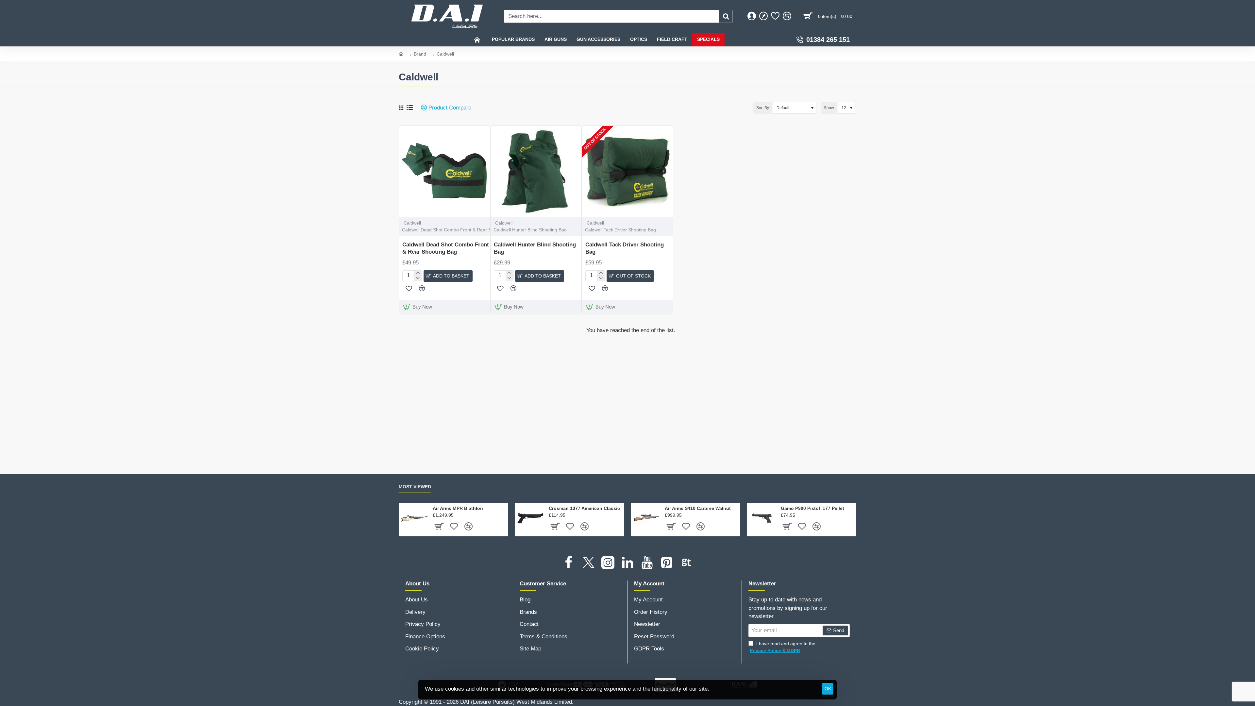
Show (829, 108)
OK (828, 688)
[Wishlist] (775, 16)
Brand (420, 54)
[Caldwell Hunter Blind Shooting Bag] (536, 171)
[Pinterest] (666, 562)
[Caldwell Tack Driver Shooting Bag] (627, 171)
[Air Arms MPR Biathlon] (414, 518)
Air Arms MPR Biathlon (458, 508)
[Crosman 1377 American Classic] (530, 518)
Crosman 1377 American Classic (584, 508)
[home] (401, 53)
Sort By (762, 108)
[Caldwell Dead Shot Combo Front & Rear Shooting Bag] (444, 171)
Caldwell (412, 223)
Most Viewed (415, 486)
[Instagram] (607, 562)
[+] (418, 273)
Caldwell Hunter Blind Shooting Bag (535, 248)
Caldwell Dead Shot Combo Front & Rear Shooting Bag (445, 248)
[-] (418, 278)
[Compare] (787, 16)
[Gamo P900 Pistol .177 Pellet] (762, 518)
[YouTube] (647, 562)
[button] (448, 276)
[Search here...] (725, 16)
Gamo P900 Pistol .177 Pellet (812, 508)
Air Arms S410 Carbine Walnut (698, 508)
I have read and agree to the (782, 647)
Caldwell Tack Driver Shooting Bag (624, 248)
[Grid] (401, 108)
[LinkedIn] (627, 562)
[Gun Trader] (686, 562)
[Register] (763, 16)
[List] (410, 107)
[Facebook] (568, 562)
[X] (588, 562)
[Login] (752, 16)
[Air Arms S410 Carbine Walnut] (646, 518)
